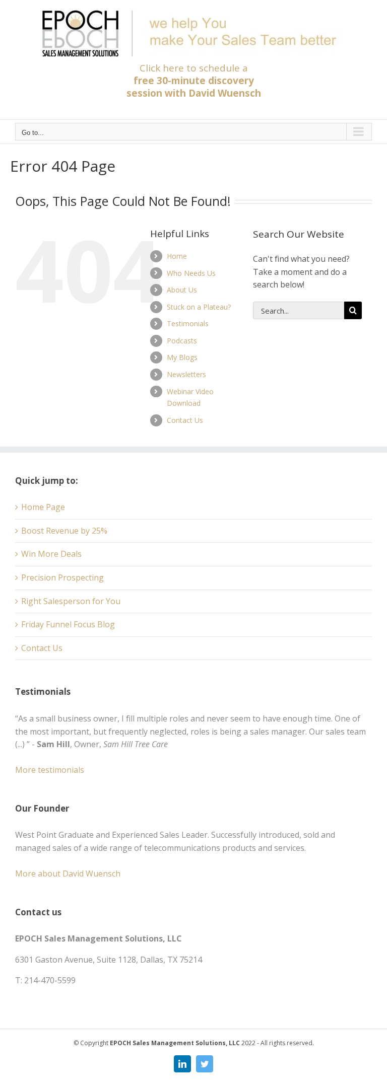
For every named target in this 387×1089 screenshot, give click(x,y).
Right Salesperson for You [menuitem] (70, 601)
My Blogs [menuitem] (182, 357)
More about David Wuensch (67, 873)
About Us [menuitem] (182, 290)
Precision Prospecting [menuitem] (62, 577)
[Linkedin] (182, 1063)
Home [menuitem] (177, 256)
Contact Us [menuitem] (185, 420)
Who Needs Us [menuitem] (191, 273)
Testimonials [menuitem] (188, 323)
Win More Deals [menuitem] (51, 553)
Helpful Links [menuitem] (179, 233)
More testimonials (49, 769)
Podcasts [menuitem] (182, 340)
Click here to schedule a (193, 81)
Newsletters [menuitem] (186, 374)
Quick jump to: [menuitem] (46, 480)
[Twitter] (204, 1063)
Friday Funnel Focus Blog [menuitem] (68, 624)
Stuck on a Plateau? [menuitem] (199, 307)
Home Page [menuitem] (43, 507)
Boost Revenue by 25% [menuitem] (64, 530)
